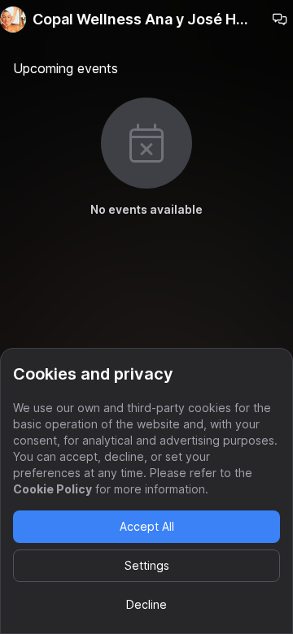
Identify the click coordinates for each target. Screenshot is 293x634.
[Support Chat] (280, 20)
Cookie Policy (52, 489)
